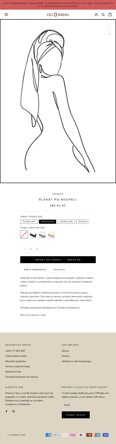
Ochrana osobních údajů (17, 366)
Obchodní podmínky (15, 361)
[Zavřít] (108, 418)
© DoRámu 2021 (17, 435)
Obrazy (65, 350)
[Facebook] (6, 411)
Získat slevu (75, 415)
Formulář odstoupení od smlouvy (21, 376)
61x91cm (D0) (85, 221)
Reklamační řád (13, 371)
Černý (33, 234)
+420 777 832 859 (15, 350)
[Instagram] (13, 411)
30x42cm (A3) (47, 221)
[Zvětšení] (109, 26)
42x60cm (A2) (66, 221)
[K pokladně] (110, 14)
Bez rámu (24, 234)
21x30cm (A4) (28, 221)
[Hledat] (103, 14)
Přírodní (51, 234)
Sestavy (66, 355)
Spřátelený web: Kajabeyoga (76, 361)
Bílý (42, 234)
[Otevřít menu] (6, 14)
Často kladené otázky (16, 355)
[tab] (35, 270)
